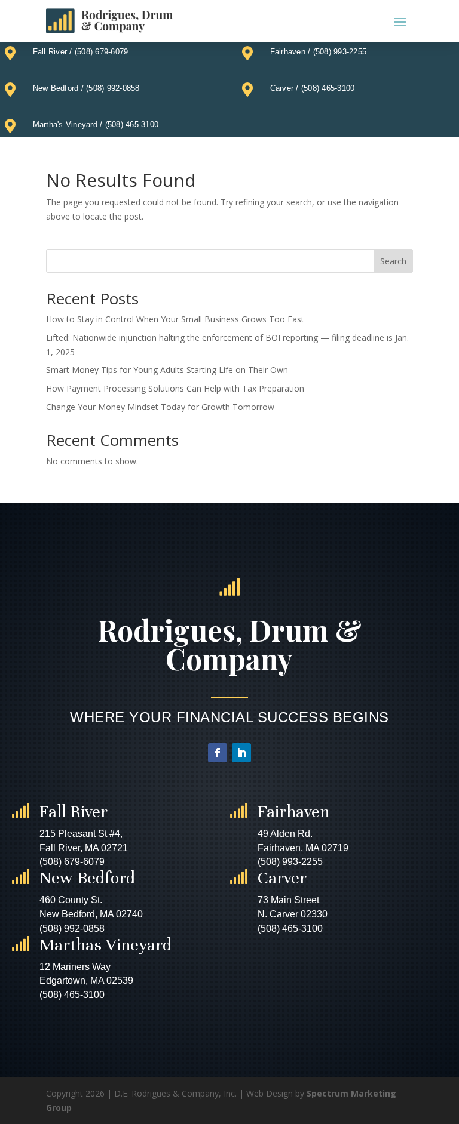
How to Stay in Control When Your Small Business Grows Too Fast (175, 319)
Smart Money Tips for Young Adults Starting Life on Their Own (167, 369)
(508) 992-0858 (113, 88)
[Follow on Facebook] (217, 752)
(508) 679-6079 (101, 51)
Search (393, 261)
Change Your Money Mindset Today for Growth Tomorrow (160, 406)
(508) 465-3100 (328, 88)
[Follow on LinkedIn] (241, 752)
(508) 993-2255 (340, 51)
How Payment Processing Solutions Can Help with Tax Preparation (175, 388)
